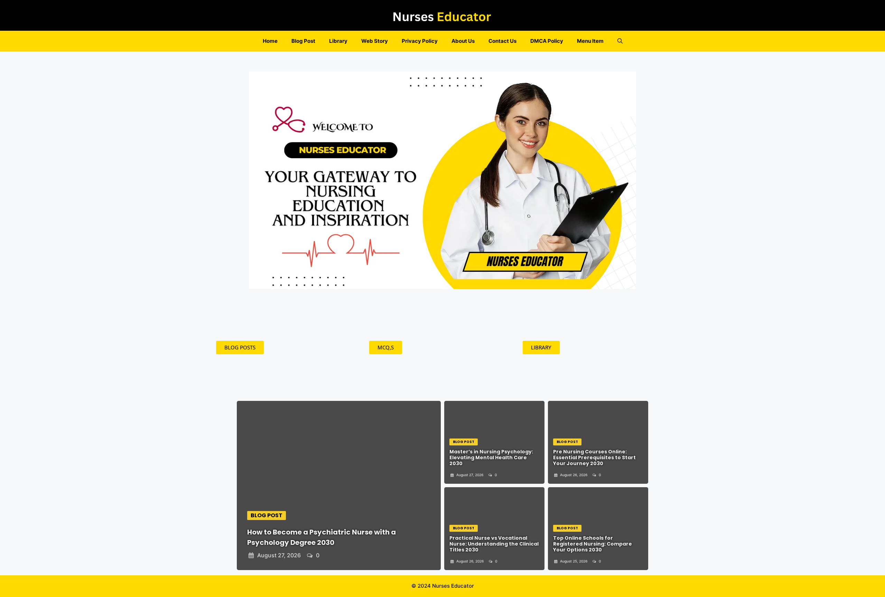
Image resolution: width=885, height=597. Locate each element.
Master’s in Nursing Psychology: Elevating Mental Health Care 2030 (491, 457)
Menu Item (590, 41)
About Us (463, 41)
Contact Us (502, 41)
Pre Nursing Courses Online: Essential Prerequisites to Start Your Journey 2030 (594, 457)
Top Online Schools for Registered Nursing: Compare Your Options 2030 (592, 544)
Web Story (374, 41)
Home (270, 41)
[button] (620, 41)
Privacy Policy (420, 41)
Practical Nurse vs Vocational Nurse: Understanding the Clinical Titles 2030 (494, 544)
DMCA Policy (546, 41)
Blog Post (303, 41)
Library (338, 41)
